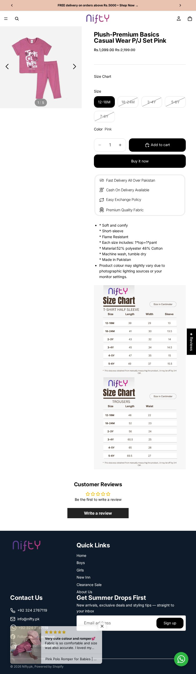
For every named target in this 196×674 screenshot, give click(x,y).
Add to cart (160, 144)
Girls (80, 570)
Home (81, 555)
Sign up (170, 623)
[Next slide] (76, 67)
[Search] (16, 18)
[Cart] (189, 18)
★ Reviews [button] (191, 342)
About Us (84, 592)
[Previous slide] (5, 67)
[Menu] (6, 19)
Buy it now (140, 161)
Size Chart (102, 76)
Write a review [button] (98, 513)
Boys (81, 562)
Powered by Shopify (49, 666)
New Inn (83, 577)
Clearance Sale (89, 584)
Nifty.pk (27, 666)
